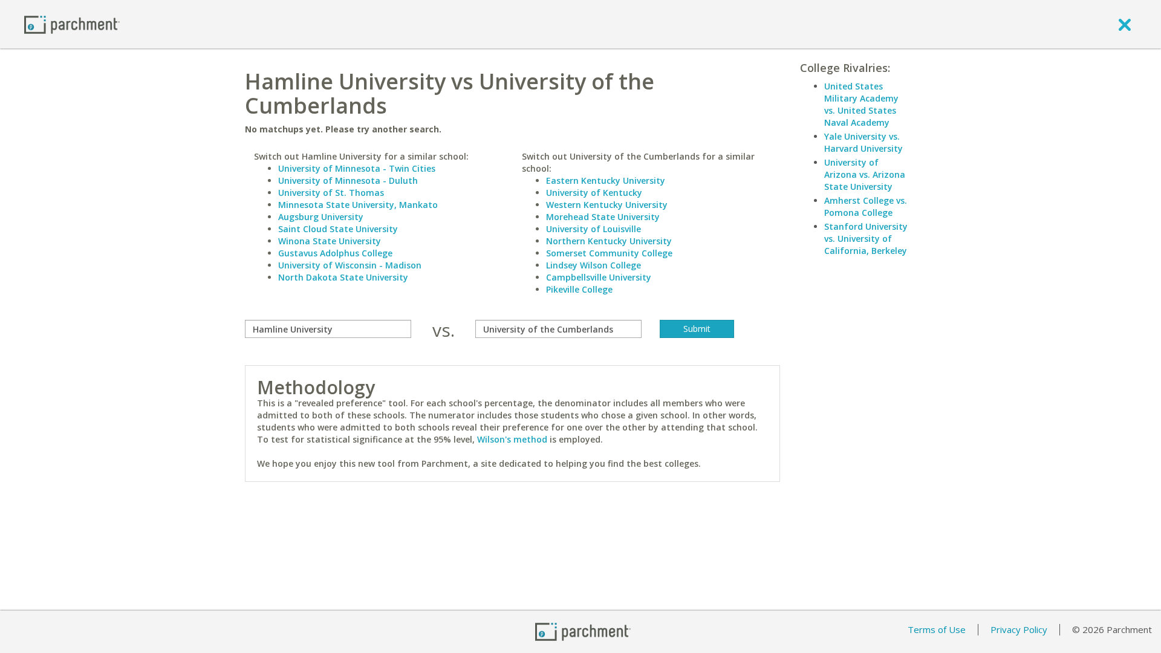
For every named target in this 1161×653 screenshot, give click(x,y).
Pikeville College (579, 289)
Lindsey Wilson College (593, 265)
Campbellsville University (598, 277)
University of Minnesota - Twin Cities (356, 168)
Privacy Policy (1018, 629)
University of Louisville (593, 229)
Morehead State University (603, 217)
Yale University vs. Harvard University (863, 142)
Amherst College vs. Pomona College (865, 206)
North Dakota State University (343, 277)
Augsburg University (320, 217)
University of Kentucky (594, 192)
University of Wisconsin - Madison (349, 265)
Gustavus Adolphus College (335, 253)
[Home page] (72, 24)
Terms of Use (937, 629)
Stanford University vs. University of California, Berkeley (866, 238)
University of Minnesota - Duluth (348, 180)
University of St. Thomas (331, 192)
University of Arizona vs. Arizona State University (864, 174)
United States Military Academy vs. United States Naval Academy (861, 104)
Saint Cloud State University (338, 229)
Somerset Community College (609, 253)
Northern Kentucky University (609, 241)
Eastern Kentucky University (605, 180)
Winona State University (329, 241)
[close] (1125, 24)
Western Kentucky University (607, 204)
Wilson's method (512, 439)
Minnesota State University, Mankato (358, 204)
